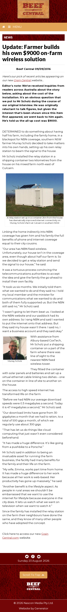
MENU (17, 27)
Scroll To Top (32, 574)
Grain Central (22, 80)
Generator (41, 608)
